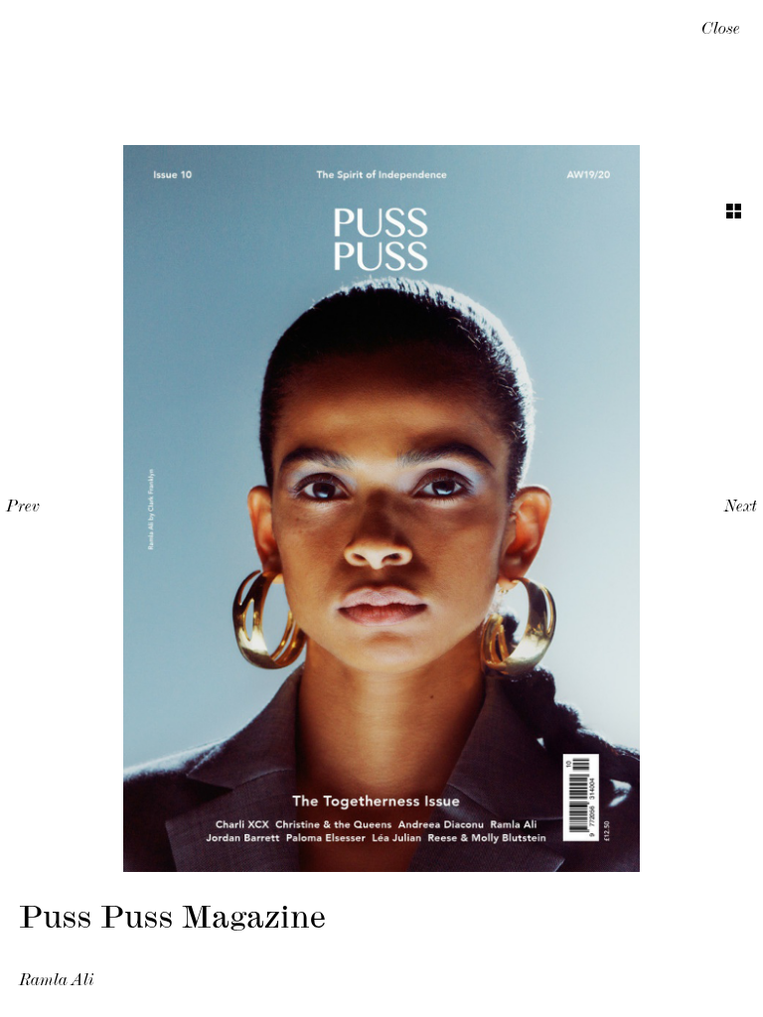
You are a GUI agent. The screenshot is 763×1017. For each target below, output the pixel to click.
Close (720, 31)
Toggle (733, 211)
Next (740, 508)
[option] (381, 508)
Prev (23, 508)
